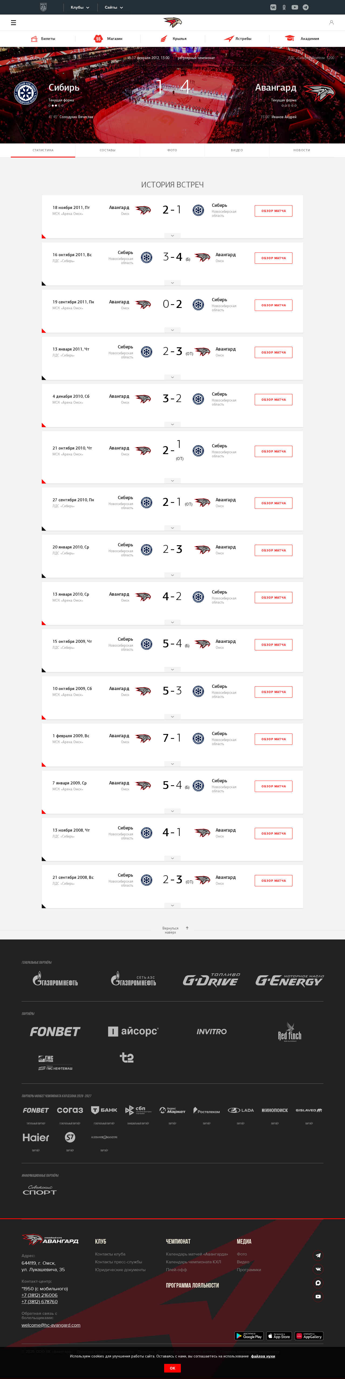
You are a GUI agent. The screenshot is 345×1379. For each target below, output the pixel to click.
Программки (249, 1269)
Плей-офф (176, 1269)
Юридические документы (120, 1269)
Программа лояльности (192, 1286)
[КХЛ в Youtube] (294, 7)
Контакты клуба (110, 1254)
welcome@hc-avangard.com (51, 1325)
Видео (237, 150)
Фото (172, 150)
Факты (172, 235)
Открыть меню (21, 22)
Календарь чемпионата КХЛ (193, 1262)
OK (172, 1368)
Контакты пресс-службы (118, 1262)
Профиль (331, 22)
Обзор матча (273, 211)
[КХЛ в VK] (273, 7)
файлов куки (263, 1356)
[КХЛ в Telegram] (305, 7)
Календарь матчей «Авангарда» (197, 1254)
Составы (108, 150)
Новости (302, 150)
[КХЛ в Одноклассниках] (284, 7)
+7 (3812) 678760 (40, 1301)
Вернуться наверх (170, 930)
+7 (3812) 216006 (40, 1295)
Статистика (43, 150)
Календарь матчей (35, 58)
